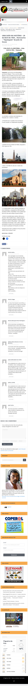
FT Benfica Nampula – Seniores (12, 601)
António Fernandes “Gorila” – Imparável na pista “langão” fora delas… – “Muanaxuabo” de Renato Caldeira (14, 598)
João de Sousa (14, 44)
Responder (11, 293)
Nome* (5, 548)
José (4, 601)
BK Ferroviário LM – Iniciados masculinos (17, 594)
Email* (4, 542)
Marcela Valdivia (6, 590)
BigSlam (9, 507)
